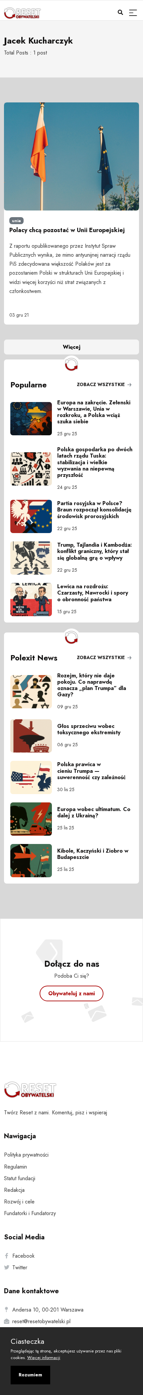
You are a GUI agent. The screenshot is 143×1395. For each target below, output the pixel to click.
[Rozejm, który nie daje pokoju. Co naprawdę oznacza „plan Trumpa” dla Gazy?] (33, 691)
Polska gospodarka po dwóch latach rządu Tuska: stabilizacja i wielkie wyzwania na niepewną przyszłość (94, 462)
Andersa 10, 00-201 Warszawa (47, 1310)
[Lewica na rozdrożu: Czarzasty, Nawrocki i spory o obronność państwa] (33, 599)
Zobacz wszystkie (101, 384)
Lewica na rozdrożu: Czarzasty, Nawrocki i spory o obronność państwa (92, 593)
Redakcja (14, 1190)
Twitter (19, 1267)
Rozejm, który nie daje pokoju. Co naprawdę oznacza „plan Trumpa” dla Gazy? (91, 685)
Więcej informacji (43, 1357)
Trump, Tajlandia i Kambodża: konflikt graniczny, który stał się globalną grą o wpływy (94, 551)
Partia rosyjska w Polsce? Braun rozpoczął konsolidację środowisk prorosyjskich (94, 509)
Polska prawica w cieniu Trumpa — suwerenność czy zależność (91, 771)
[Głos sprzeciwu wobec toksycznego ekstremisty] (33, 736)
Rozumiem (30, 1374)
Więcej (71, 347)
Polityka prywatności (26, 1155)
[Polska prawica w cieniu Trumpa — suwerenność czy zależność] (33, 777)
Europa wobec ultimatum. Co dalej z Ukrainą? (93, 812)
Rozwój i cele (19, 1201)
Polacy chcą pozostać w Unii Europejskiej (67, 230)
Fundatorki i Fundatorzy (30, 1213)
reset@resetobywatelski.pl (41, 1321)
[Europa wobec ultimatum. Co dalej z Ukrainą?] (33, 819)
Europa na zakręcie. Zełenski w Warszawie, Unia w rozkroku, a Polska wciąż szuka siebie (93, 412)
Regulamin (15, 1167)
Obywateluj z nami (71, 993)
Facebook (23, 1256)
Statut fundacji (19, 1178)
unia (16, 221)
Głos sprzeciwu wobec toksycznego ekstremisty (88, 729)
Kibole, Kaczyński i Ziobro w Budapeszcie (92, 854)
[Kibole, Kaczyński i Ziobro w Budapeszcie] (33, 860)
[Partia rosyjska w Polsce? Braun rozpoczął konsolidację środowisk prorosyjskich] (33, 516)
